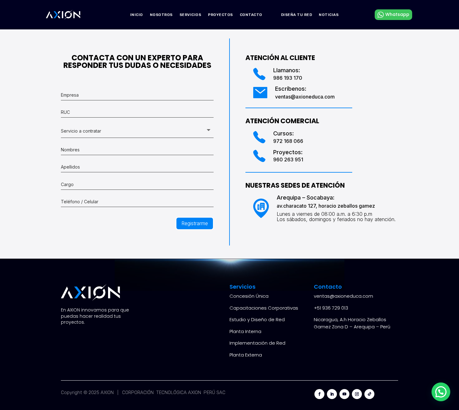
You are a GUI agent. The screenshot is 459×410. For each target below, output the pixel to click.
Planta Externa (246, 355)
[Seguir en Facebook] (319, 394)
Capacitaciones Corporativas (264, 308)
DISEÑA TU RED (296, 15)
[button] (441, 391)
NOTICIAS (328, 15)
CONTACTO (251, 15)
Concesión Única (249, 296)
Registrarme (194, 223)
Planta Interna (245, 331)
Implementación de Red (257, 343)
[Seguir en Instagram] (357, 394)
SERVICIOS (190, 15)
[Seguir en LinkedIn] (332, 394)
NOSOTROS (161, 15)
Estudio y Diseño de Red (257, 319)
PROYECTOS (220, 15)
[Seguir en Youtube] (344, 394)
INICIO (136, 15)
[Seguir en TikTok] (369, 394)
